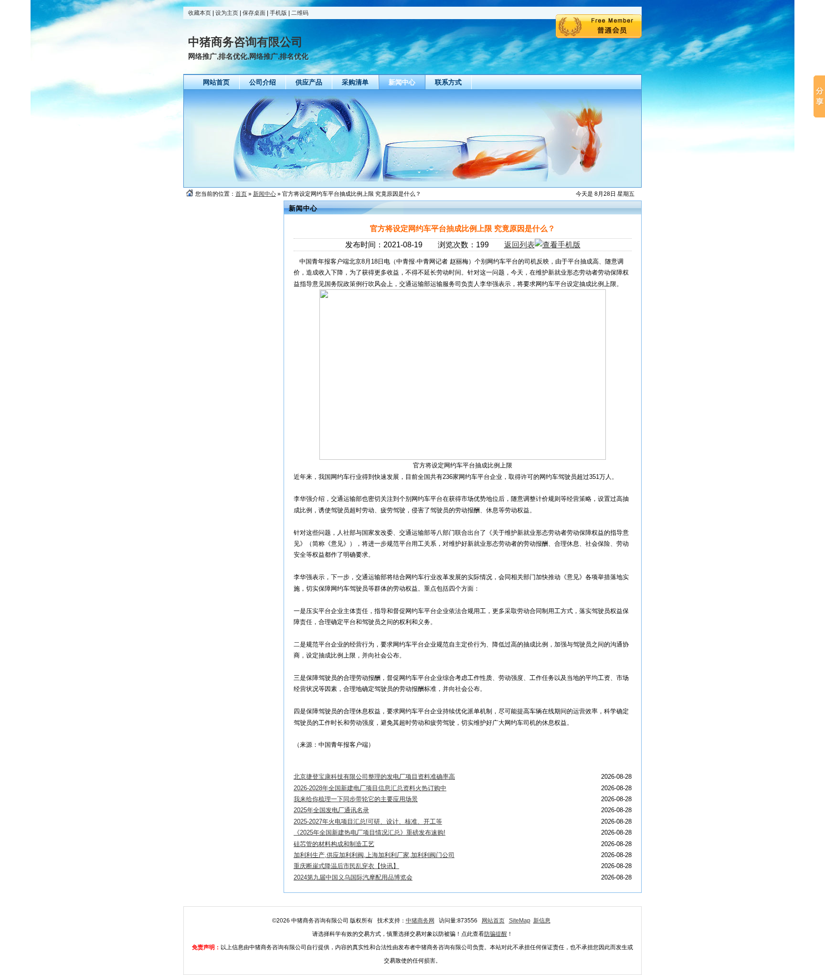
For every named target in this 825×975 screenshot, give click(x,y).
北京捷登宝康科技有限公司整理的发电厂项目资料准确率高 (374, 776)
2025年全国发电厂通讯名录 (331, 810)
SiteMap (519, 920)
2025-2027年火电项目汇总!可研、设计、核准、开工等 (368, 821)
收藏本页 (199, 13)
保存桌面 (254, 13)
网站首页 (493, 920)
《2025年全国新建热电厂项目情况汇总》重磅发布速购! (369, 832)
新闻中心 (264, 194)
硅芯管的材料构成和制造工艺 (334, 844)
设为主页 (226, 13)
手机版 (278, 13)
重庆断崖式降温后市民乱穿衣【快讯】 (346, 865)
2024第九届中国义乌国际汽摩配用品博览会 (353, 877)
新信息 (541, 920)
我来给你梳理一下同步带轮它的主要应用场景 (356, 799)
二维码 (299, 13)
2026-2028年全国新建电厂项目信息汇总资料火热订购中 (370, 788)
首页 (241, 194)
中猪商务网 (420, 920)
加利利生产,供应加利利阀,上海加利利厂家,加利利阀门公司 (374, 854)
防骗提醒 (495, 934)
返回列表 (519, 245)
